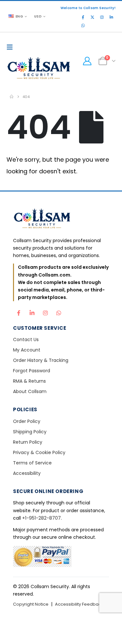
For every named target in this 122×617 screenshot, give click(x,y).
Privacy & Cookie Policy (39, 452)
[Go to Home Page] (11, 96)
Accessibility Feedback (79, 604)
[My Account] (87, 61)
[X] (92, 17)
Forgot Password (31, 370)
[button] (11, 47)
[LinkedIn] (111, 17)
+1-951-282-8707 (41, 518)
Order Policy (26, 421)
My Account (26, 350)
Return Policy (27, 442)
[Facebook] (83, 17)
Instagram (45, 311)
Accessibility (27, 473)
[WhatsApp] (83, 25)
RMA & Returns (29, 381)
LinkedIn (31, 311)
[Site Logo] (39, 69)
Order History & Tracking (40, 360)
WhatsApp (58, 311)
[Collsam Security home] (61, 219)
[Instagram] (102, 17)
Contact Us (26, 339)
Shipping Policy (30, 431)
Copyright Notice (30, 604)
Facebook (18, 311)
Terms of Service (32, 463)
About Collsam (30, 391)
